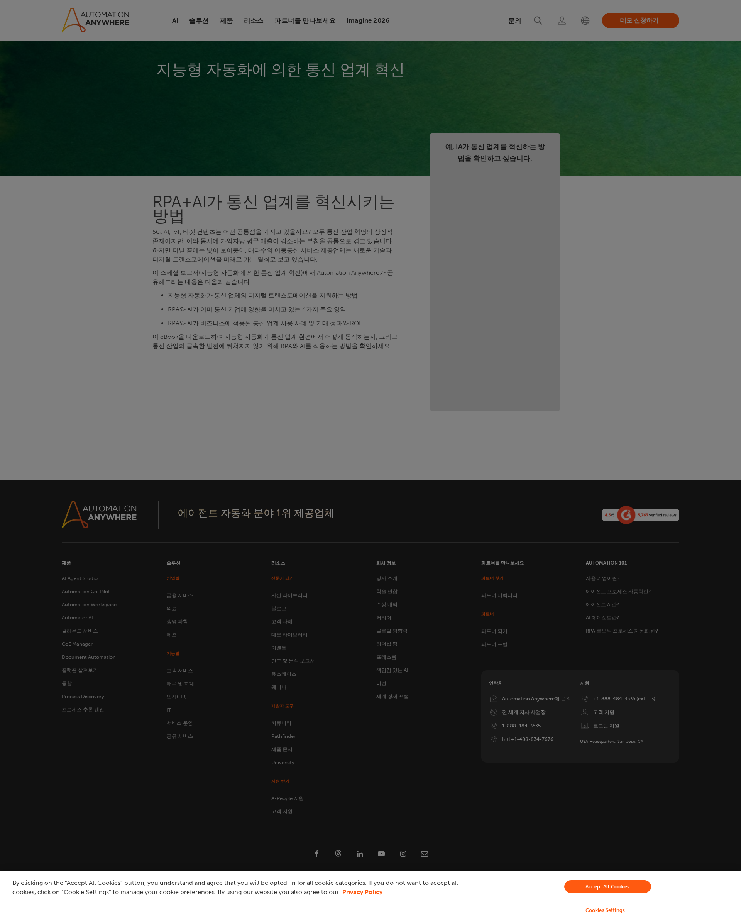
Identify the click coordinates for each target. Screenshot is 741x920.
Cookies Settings (605, 910)
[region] (370, 895)
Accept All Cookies (607, 887)
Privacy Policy (362, 892)
